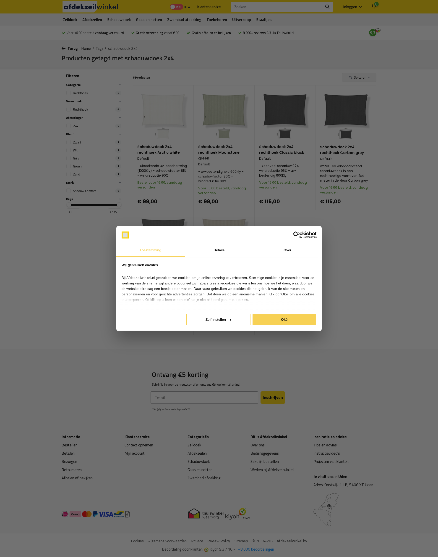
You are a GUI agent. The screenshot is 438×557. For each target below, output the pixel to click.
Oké (284, 319)
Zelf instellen (216, 319)
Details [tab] (219, 250)
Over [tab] (287, 250)
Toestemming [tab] (150, 250)
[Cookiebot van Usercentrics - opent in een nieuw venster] (297, 235)
